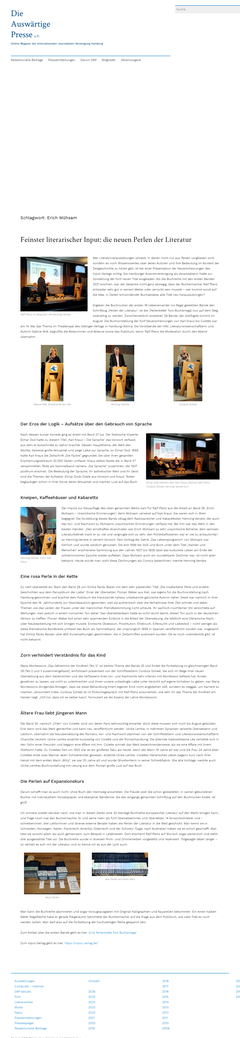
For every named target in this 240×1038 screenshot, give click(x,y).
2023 (91, 1007)
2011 (165, 1018)
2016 (165, 992)
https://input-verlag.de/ (81, 943)
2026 (91, 992)
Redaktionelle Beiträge (27, 60)
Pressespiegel (24, 1023)
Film (18, 997)
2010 (165, 1023)
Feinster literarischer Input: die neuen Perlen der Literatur (106, 239)
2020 (91, 1023)
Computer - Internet (29, 986)
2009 (166, 1028)
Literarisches (24, 1002)
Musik (19, 1007)
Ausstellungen (25, 981)
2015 (165, 997)
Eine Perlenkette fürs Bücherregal (112, 933)
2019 (91, 1028)
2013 (165, 1007)
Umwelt (93, 981)
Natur (19, 1013)
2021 (91, 1018)
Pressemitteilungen (61, 60)
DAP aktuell (23, 992)
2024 (91, 1002)
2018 (165, 981)
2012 (165, 1013)
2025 (91, 997)
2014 (165, 1002)
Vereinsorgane (131, 60)
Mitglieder (109, 60)
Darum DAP (88, 60)
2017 (165, 986)
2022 (91, 1013)
